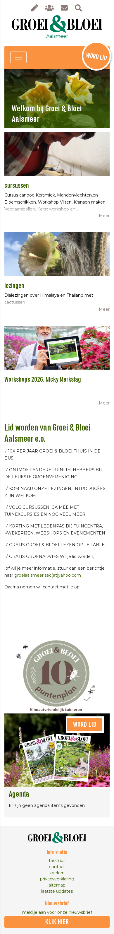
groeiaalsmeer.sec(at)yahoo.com (47, 575)
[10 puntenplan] (57, 671)
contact (57, 866)
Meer (104, 215)
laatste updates (57, 891)
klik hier (57, 922)
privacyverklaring (57, 879)
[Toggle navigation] (18, 57)
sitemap (57, 885)
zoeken (57, 872)
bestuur (57, 860)
